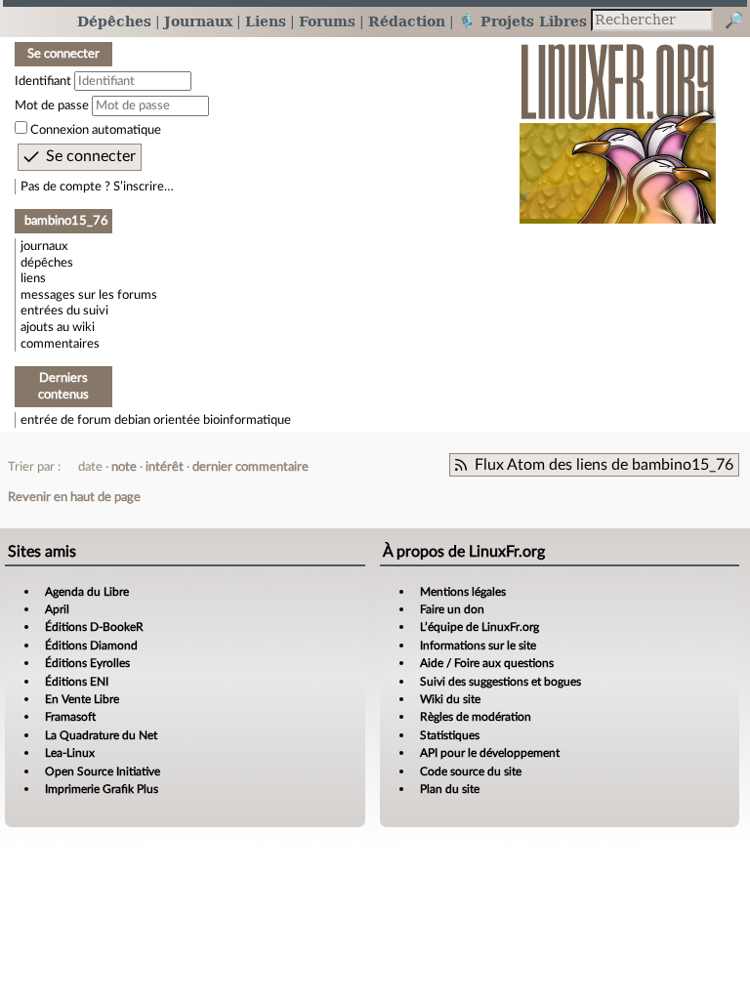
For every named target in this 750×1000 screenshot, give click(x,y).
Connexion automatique (95, 130)
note (124, 467)
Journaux (198, 21)
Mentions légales (463, 592)
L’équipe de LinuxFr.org (479, 627)
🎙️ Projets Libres (522, 21)
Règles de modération (475, 717)
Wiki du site (450, 699)
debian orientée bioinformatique (202, 420)
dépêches (47, 263)
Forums (327, 21)
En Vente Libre (82, 699)
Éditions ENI (76, 682)
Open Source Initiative (102, 771)
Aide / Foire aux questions (487, 663)
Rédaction (406, 21)
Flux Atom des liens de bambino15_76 (604, 465)
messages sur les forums (89, 295)
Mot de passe (52, 105)
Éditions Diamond (91, 645)
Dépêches (114, 21)
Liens (265, 21)
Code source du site (470, 771)
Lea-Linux (70, 753)
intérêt (165, 467)
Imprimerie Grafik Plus (101, 789)
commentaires (60, 344)
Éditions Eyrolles (87, 663)
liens (33, 278)
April (57, 609)
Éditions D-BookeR (94, 627)
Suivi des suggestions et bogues (500, 682)
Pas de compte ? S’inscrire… (97, 186)
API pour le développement (490, 753)
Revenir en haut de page (74, 497)
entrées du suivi (64, 310)
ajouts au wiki (58, 327)
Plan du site (449, 789)
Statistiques (449, 735)
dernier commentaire (250, 467)
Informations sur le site (478, 645)
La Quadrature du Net (101, 735)
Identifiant (43, 81)
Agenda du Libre (87, 592)
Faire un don (452, 609)
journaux (44, 246)
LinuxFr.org (618, 123)
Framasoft (70, 717)
